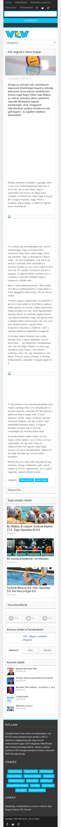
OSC (21, 809)
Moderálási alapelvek (40, 2)
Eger (50, 806)
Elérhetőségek (26, 7)
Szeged (8, 809)
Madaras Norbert (32, 776)
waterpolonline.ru (23, 806)
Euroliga (35, 785)
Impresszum (10, 7)
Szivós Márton (14, 776)
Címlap (8, 2)
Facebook (37, 8)
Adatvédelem (21, 2)
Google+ (48, 8)
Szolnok (15, 809)
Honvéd (28, 809)
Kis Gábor (21, 790)
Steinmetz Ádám (37, 790)
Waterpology (10, 806)
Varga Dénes (15, 771)
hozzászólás (14, 78)
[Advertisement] (30, 149)
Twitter (42, 8)
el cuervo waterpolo (39, 806)
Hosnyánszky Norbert (17, 785)
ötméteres (48, 776)
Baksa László (26, 480)
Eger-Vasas (48, 785)
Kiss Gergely (46, 771)
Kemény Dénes (16, 781)
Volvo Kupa (41, 480)
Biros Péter (32, 781)
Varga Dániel (31, 771)
